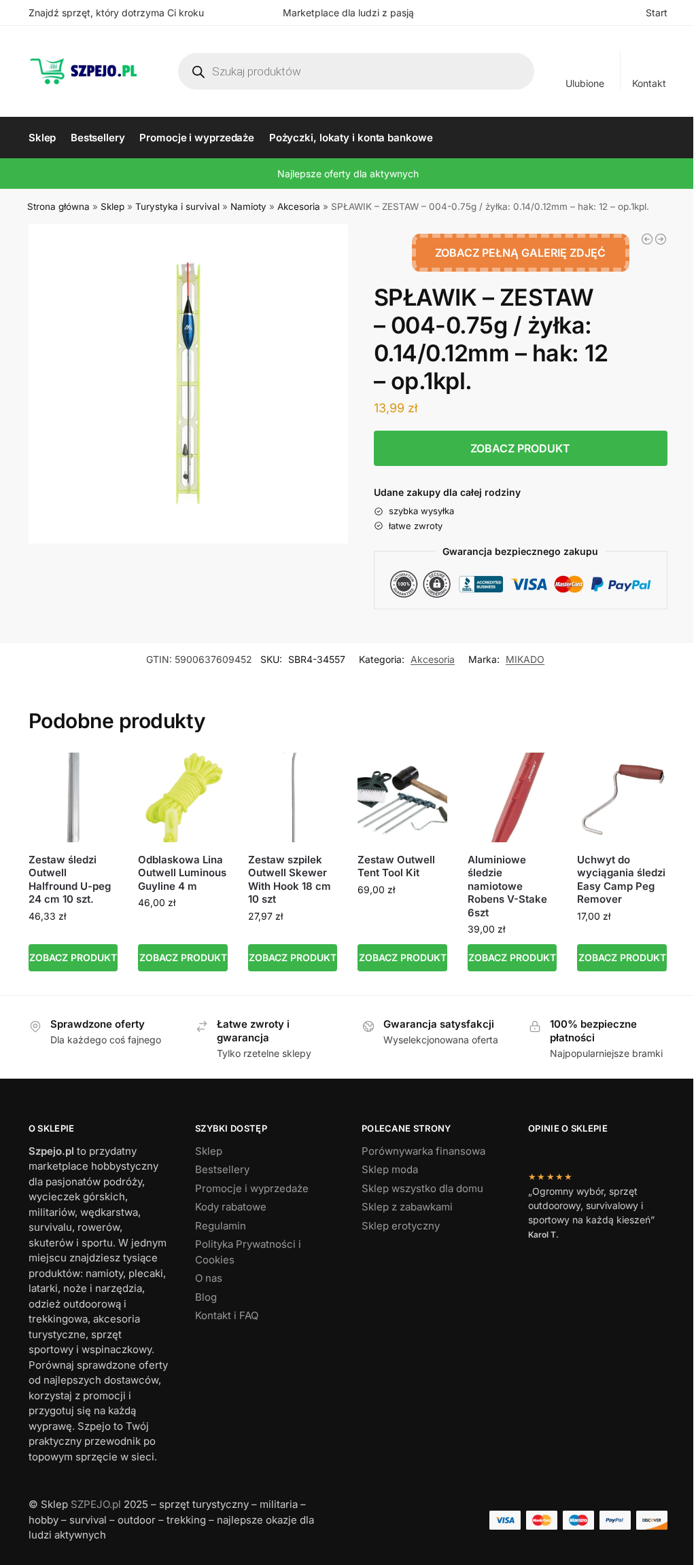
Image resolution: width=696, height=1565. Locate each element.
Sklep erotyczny (401, 1225)
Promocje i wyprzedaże (252, 1188)
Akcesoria (298, 206)
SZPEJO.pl (96, 1504)
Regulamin (220, 1225)
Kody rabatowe (230, 1206)
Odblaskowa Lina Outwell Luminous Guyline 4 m (182, 873)
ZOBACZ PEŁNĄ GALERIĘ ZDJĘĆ (520, 252)
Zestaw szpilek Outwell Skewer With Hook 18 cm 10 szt (289, 879)
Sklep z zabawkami (407, 1206)
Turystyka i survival (177, 206)
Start (656, 12)
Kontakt (649, 83)
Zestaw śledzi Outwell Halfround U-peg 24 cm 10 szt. (70, 879)
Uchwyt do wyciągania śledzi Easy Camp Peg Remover (621, 879)
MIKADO (525, 659)
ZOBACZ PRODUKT (520, 448)
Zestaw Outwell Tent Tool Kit (396, 866)
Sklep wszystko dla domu (422, 1188)
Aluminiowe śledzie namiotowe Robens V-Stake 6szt (507, 886)
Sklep (112, 206)
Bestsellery (222, 1169)
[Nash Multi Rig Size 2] (647, 239)
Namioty (248, 206)
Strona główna (58, 206)
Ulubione (585, 83)
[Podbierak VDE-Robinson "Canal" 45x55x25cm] (660, 239)
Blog (206, 1297)
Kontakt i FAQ (226, 1315)
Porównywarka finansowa (423, 1151)
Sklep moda (390, 1169)
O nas (208, 1278)
